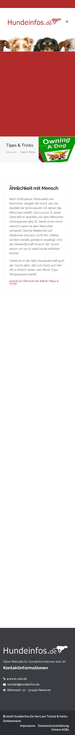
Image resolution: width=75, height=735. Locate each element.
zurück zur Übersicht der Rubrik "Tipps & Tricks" (34, 282)
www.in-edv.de (17, 678)
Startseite (11, 152)
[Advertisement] (37, 94)
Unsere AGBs (60, 729)
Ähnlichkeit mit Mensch (33, 188)
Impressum (27, 725)
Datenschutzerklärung (53, 725)
